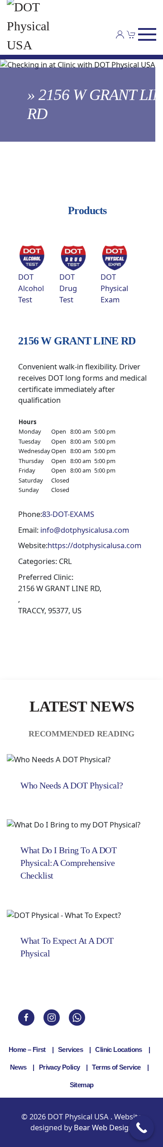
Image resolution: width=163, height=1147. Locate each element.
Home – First (27, 1049)
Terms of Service (116, 1067)
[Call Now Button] (141, 1127)
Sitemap (82, 1085)
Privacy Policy (59, 1067)
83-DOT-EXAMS (68, 514)
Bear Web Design (103, 1127)
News (18, 1067)
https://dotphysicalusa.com (94, 545)
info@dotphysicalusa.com (84, 530)
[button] (147, 34)
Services (70, 1049)
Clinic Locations (118, 1049)
